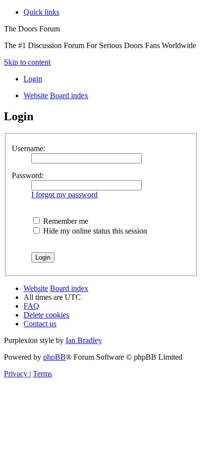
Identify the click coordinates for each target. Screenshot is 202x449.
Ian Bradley (84, 340)
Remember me (64, 221)
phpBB (54, 357)
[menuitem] (33, 79)
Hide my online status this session (94, 231)
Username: (28, 148)
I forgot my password (64, 194)
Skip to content (27, 62)
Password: (28, 175)
